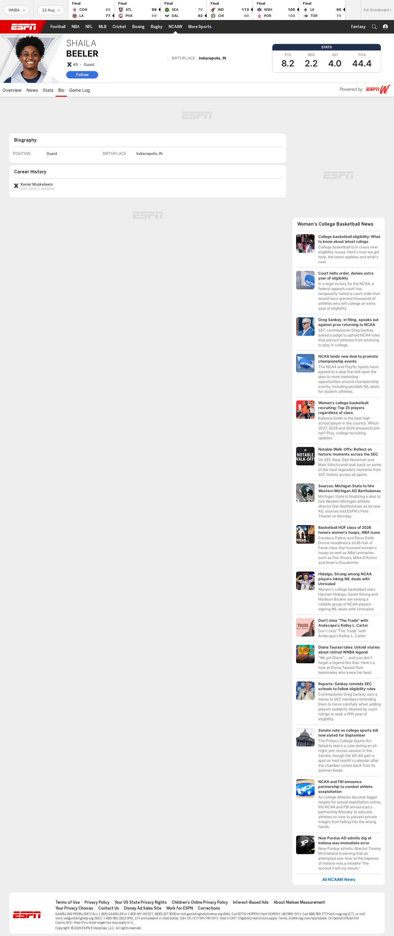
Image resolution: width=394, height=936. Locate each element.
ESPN (23, 27)
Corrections (209, 908)
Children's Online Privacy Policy (200, 902)
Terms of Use (67, 902)
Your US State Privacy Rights (141, 902)
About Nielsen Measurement (299, 902)
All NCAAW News (338, 879)
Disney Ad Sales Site (142, 908)
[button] (374, 26)
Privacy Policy (97, 902)
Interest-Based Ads (251, 902)
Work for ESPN (179, 908)
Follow (82, 74)
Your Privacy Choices (74, 908)
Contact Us (108, 908)
